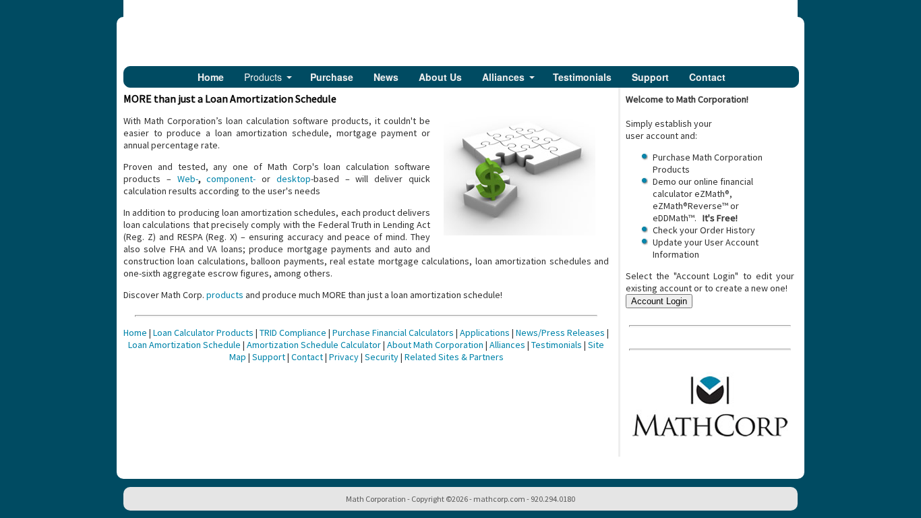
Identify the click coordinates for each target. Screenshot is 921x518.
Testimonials (582, 77)
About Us (440, 77)
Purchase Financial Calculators (393, 332)
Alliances (503, 77)
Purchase (331, 77)
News (386, 77)
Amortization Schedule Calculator (314, 345)
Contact (707, 77)
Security (381, 357)
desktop (293, 179)
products (224, 295)
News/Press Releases (560, 332)
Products (263, 77)
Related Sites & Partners (454, 357)
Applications (485, 332)
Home (211, 77)
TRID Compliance (293, 332)
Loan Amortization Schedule (184, 345)
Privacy (344, 357)
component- (231, 179)
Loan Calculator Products (203, 332)
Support (650, 77)
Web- (187, 179)
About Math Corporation (435, 345)
